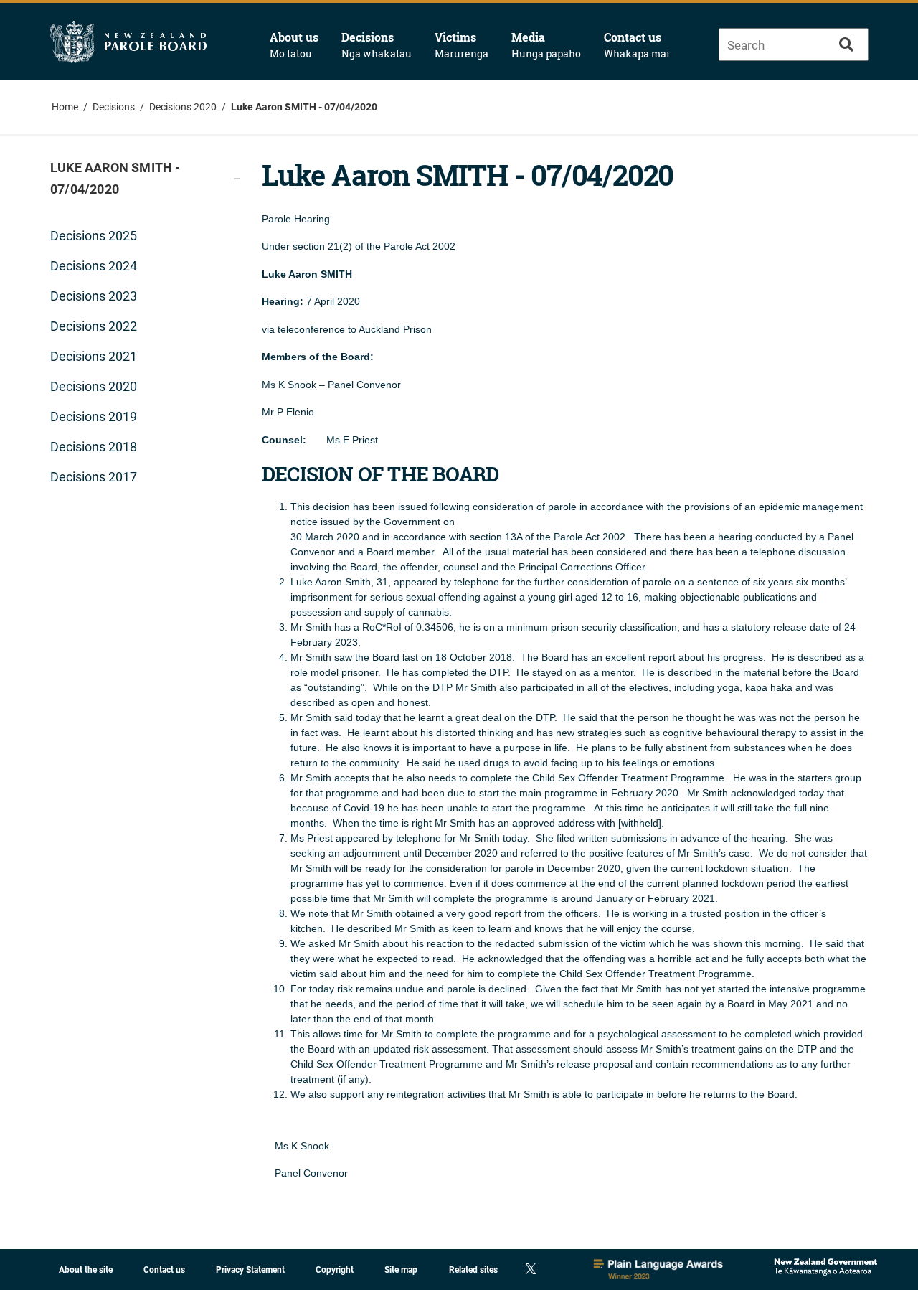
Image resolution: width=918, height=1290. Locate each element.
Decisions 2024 (93, 265)
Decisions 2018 (93, 446)
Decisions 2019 (93, 416)
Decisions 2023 (93, 295)
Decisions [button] (376, 44)
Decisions (114, 107)
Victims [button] (461, 44)
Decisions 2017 (93, 476)
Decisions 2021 (93, 356)
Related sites (473, 1270)
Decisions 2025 (93, 235)
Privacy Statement (250, 1270)
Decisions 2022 (93, 326)
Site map (400, 1270)
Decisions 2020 (183, 107)
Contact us (637, 44)
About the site (86, 1270)
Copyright (335, 1270)
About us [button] (294, 44)
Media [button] (546, 44)
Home (65, 107)
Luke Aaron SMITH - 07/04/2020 (304, 107)
